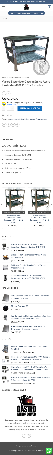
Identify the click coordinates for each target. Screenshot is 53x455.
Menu (7, 19)
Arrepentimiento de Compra (26, 446)
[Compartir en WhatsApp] (4, 125)
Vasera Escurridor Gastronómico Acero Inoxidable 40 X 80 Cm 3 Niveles (13, 219)
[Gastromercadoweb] (26, 7)
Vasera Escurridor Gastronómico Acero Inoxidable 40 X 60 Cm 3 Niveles (39, 219)
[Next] (51, 209)
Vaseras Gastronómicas (38, 119)
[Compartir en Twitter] (13, 125)
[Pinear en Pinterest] (17, 125)
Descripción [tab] (7, 139)
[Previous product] (8, 93)
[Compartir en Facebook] (9, 125)
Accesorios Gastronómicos (19, 78)
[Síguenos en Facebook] (24, 436)
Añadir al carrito (30, 108)
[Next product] (4, 93)
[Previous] (1, 209)
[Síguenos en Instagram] (29, 436)
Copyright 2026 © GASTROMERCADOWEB (26, 451)
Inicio (4, 78)
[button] (3, 7)
